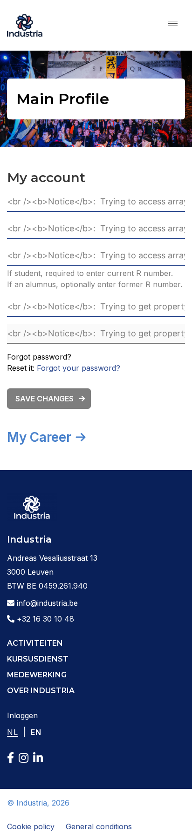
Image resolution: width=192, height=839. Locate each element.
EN (36, 732)
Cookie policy (31, 826)
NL (12, 732)
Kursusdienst (38, 659)
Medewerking (37, 674)
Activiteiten (35, 643)
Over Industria (41, 690)
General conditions (99, 826)
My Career (39, 437)
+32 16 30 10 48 (44, 618)
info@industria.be (46, 603)
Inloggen (22, 715)
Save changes (44, 398)
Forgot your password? (78, 368)
